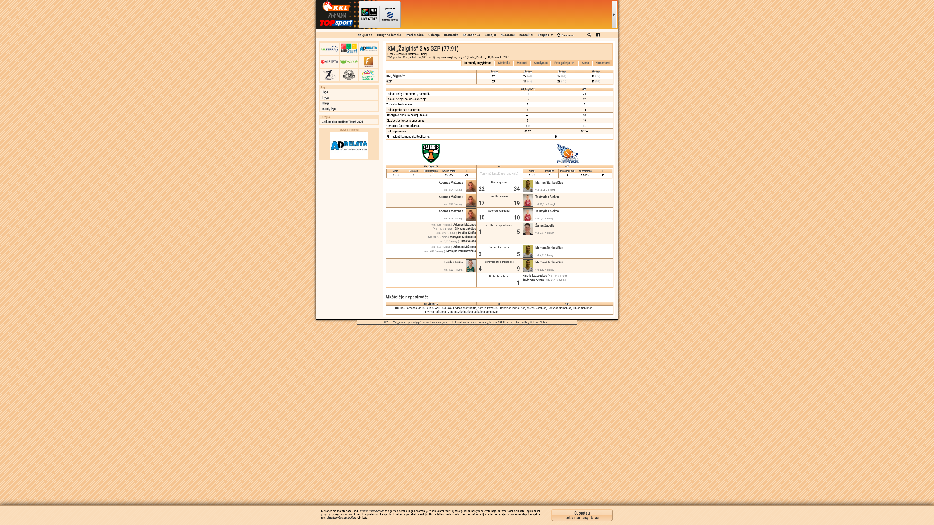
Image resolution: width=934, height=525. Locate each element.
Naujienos (365, 35)
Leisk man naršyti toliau (582, 515)
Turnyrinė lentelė (389, 35)
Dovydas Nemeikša (559, 308)
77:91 (450, 48)
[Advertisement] (349, 192)
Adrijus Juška (443, 308)
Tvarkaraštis (414, 35)
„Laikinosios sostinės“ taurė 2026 (342, 121)
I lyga (325, 92)
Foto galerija (564, 63)
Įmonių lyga (329, 109)
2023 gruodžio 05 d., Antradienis (404, 57)
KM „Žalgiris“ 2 (404, 48)
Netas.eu (545, 322)
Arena (585, 63)
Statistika (451, 35)
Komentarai (603, 63)
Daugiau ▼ (546, 35)
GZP (435, 48)
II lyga (325, 97)
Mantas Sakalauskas (460, 312)
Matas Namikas (536, 308)
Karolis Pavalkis (488, 308)
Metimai (522, 63)
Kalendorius (471, 35)
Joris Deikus (426, 308)
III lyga (325, 103)
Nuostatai (508, 35)
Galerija (434, 35)
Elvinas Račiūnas (435, 312)
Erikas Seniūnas (582, 308)
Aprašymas (541, 63)
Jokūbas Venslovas (486, 312)
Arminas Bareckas (406, 308)
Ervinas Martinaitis (464, 308)
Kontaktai (526, 35)
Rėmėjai (490, 35)
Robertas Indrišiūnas (512, 308)
